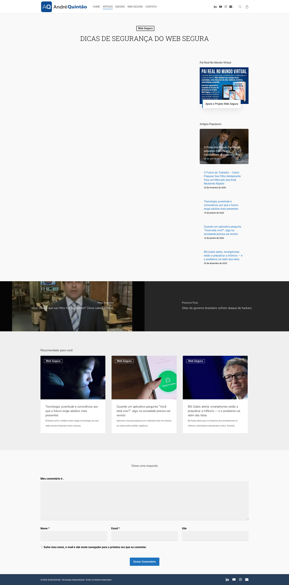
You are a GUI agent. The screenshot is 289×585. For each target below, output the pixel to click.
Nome (45, 528)
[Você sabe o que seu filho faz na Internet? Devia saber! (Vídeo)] (72, 306)
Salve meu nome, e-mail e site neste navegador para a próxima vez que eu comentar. (95, 547)
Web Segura (145, 28)
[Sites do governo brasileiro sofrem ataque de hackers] (216, 306)
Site (184, 528)
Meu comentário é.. (52, 478)
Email (115, 528)
